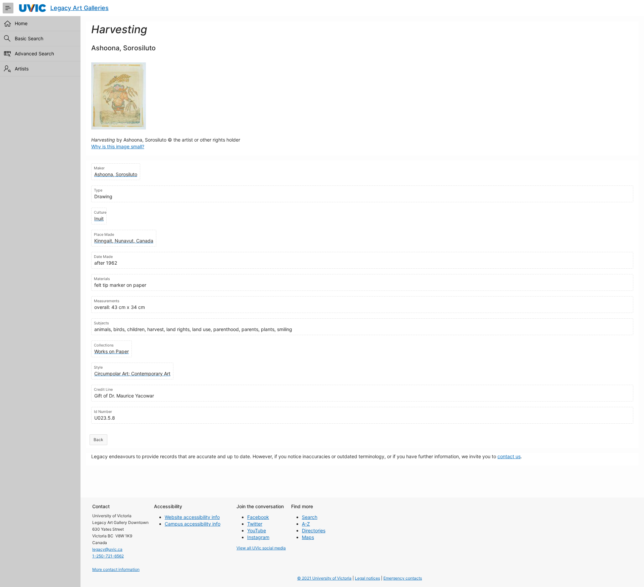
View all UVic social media (261, 547)
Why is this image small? (117, 146)
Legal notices (367, 578)
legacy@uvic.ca (107, 549)
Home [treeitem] (21, 23)
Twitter (254, 524)
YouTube (256, 530)
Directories (313, 530)
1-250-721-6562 (108, 555)
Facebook (258, 517)
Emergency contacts (402, 578)
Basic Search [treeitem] (29, 38)
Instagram (258, 537)
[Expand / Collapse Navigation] (8, 8)
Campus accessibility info (192, 524)
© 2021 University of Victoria (324, 578)
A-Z (306, 524)
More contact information (116, 569)
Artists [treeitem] (22, 68)
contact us (509, 456)
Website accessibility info (192, 517)
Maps (308, 537)
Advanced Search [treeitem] (34, 53)
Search (309, 517)
